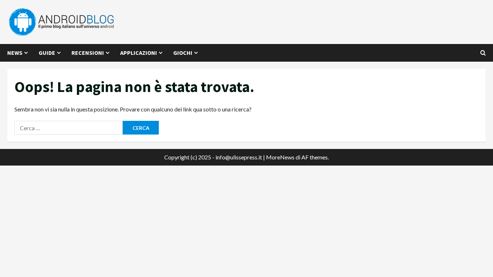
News (14, 52)
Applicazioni (138, 52)
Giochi (182, 52)
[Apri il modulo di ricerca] (483, 53)
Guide (47, 52)
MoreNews (280, 157)
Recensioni (87, 52)
